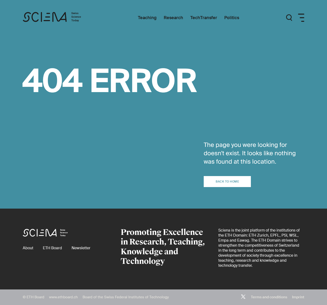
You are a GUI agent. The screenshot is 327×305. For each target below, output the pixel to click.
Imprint (298, 297)
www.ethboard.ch (63, 297)
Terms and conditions (269, 297)
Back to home (227, 181)
